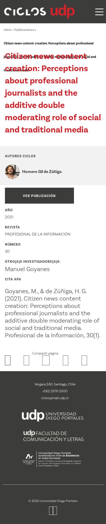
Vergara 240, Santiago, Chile (55, 384)
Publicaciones (24, 30)
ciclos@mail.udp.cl (55, 398)
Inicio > (9, 30)
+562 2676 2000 (55, 391)
